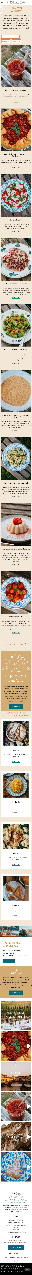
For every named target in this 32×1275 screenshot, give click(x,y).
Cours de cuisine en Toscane (16, 1225)
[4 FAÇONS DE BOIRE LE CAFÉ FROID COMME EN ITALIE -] (16, 1136)
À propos (16, 1227)
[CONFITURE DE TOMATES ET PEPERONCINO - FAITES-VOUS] (16, 1106)
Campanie (16, 905)
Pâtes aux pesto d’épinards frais (16, 350)
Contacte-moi (16, 1247)
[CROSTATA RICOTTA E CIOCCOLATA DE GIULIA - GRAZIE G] (16, 1167)
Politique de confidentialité (16, 1232)
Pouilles (16, 854)
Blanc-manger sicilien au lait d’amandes (16, 549)
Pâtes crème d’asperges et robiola (16, 483)
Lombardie (16, 802)
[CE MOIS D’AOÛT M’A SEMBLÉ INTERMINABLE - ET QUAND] (16, 1015)
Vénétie (16, 751)
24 (22, 644)
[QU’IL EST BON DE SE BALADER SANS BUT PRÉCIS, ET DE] (16, 1076)
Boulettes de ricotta (16, 617)
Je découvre (16, 102)
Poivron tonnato (16, 220)
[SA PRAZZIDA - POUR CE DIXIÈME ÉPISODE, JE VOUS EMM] (16, 1046)
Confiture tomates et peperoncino (16, 90)
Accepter (27, 1269)
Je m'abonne (16, 706)
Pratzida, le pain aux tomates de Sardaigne (16, 155)
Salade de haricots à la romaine (16, 284)
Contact (8, 961)
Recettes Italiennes (16, 1220)
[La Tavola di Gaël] (16, 2)
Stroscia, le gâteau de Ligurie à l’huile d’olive (16, 416)
